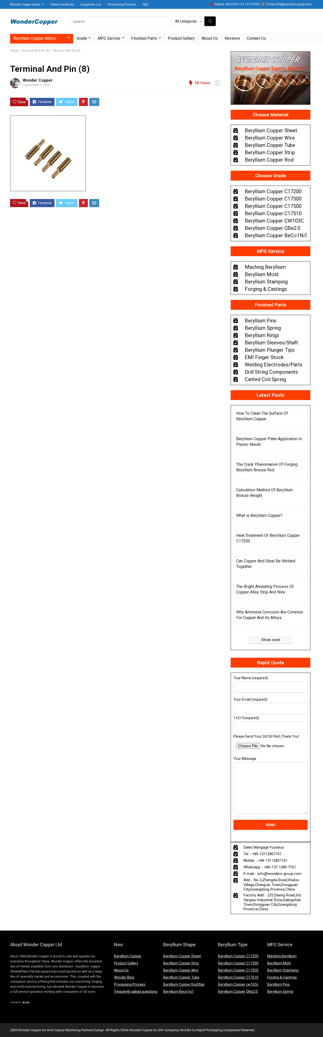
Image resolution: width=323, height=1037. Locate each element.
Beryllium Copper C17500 (238, 970)
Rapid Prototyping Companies (218, 1030)
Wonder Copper (38, 80)
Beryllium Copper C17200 (238, 956)
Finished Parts (144, 38)
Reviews (232, 38)
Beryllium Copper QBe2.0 (238, 991)
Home (14, 50)
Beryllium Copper (127, 956)
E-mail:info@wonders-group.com (289, 4)
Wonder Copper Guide (25, 4)
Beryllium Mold (279, 963)
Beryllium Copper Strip (181, 963)
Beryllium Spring (280, 991)
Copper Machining (67, 1030)
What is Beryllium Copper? (259, 515)
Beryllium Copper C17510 (238, 977)
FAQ (145, 4)
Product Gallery (181, 38)
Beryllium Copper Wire (180, 970)
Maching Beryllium (282, 956)
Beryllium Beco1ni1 (178, 991)
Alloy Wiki (25, 1002)
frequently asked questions (135, 991)
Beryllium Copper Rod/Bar (184, 984)
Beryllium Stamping (283, 970)
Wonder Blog (124, 977)
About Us (210, 38)
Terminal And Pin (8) (35, 50)
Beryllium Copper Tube (181, 977)
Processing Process (122, 4)
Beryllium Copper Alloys (34, 38)
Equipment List (90, 4)
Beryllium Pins (278, 984)
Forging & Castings (282, 977)
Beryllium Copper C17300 (238, 963)
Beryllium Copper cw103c (238, 984)
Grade (81, 38)
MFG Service (109, 38)
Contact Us (256, 38)
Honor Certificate (62, 4)
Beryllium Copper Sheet (182, 956)
